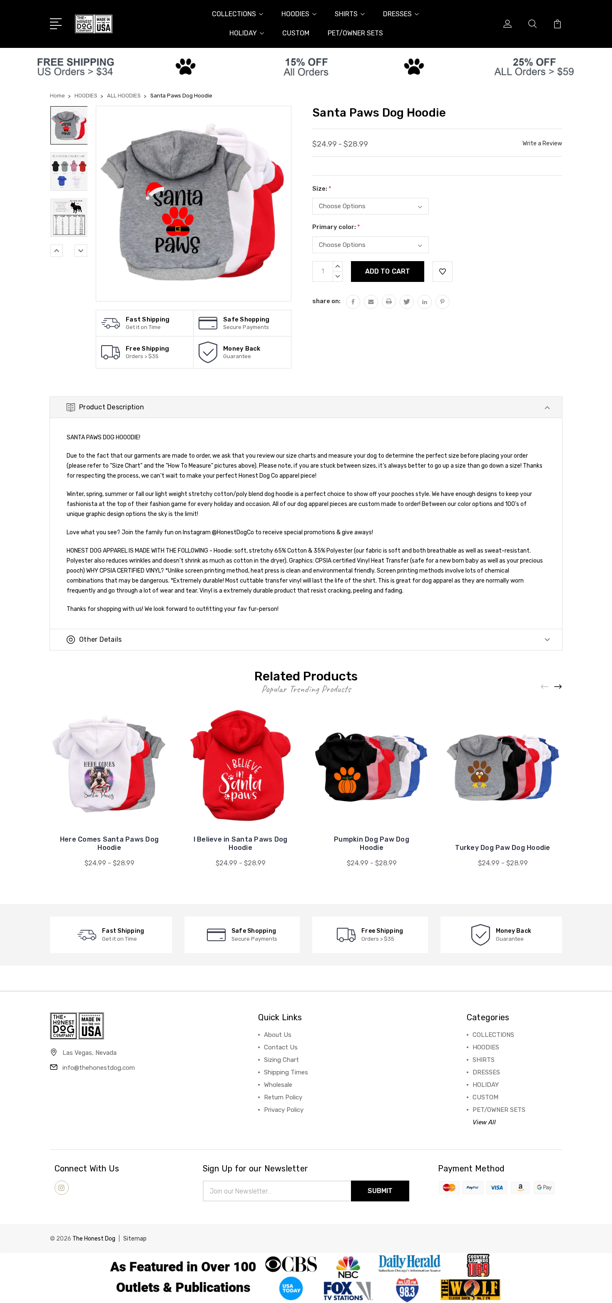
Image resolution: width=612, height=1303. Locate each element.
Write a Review (542, 143)
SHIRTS (346, 14)
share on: (326, 301)
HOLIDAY (243, 33)
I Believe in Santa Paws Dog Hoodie (241, 843)
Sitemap (135, 1238)
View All (484, 1122)
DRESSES (397, 14)
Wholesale (278, 1085)
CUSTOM (295, 33)
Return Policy (283, 1097)
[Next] (81, 250)
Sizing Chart (281, 1060)
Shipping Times (286, 1072)
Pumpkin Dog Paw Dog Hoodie (371, 843)
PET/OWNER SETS (355, 33)
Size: (321, 188)
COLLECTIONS (234, 14)
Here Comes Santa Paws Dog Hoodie (109, 843)
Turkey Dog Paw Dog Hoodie (502, 848)
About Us (277, 1035)
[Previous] (56, 250)
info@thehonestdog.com (98, 1067)
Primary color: (336, 227)
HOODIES (295, 14)
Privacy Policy (284, 1110)
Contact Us (281, 1047)
